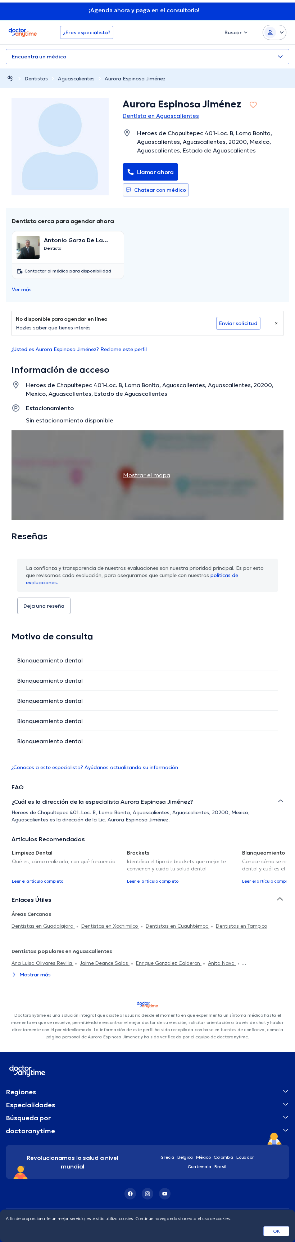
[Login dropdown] (274, 32)
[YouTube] (165, 1193)
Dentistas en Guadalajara (43, 926)
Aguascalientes (76, 78)
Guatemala (200, 1166)
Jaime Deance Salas (105, 963)
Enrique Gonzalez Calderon (168, 963)
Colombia (223, 1157)
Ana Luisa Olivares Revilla (42, 963)
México (203, 1157)
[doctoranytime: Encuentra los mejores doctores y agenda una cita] (10, 78)
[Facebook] (130, 1193)
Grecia (167, 1157)
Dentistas (36, 78)
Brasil (220, 1166)
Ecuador (245, 1157)
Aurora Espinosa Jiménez (135, 78)
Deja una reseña (43, 606)
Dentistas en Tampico (241, 926)
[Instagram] (147, 1193)
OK (276, 1231)
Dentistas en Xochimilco (110, 926)
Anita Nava (222, 963)
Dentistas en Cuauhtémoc (177, 926)
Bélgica (185, 1157)
